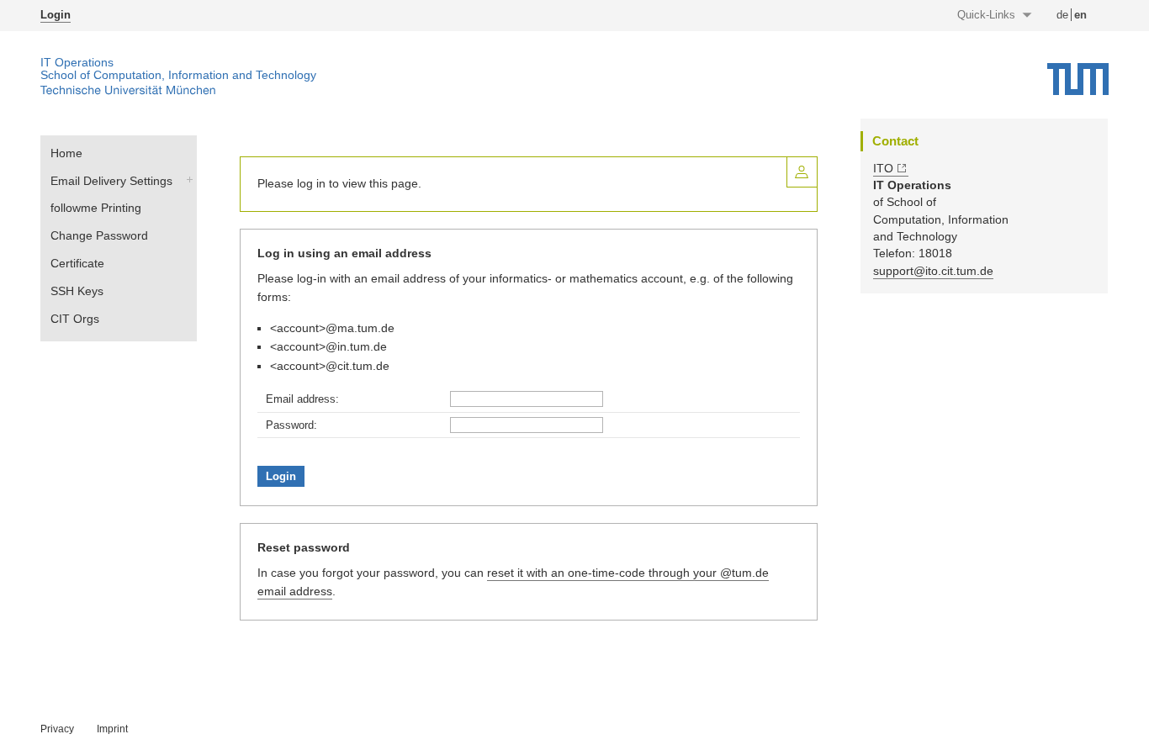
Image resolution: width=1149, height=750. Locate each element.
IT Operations (77, 62)
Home (66, 153)
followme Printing (95, 207)
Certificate (77, 263)
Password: (291, 425)
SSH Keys (76, 291)
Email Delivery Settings (111, 181)
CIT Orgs (74, 318)
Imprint (112, 729)
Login (55, 14)
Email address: (302, 399)
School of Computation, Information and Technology (178, 75)
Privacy (57, 729)
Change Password (99, 235)
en (1080, 14)
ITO (883, 168)
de (1062, 14)
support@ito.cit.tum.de (933, 270)
